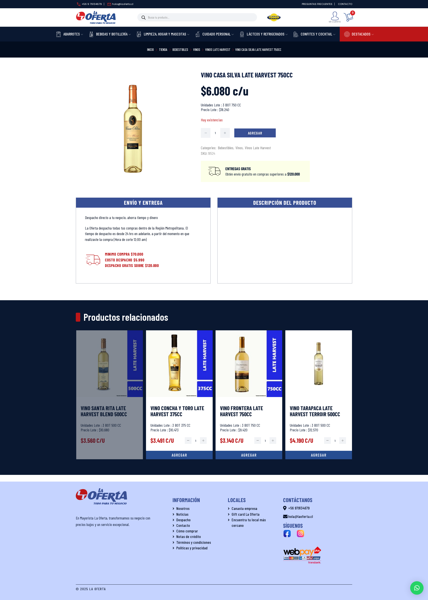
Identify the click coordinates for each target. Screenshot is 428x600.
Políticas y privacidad (192, 547)
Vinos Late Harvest (217, 50)
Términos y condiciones (193, 542)
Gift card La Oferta (245, 514)
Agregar (255, 132)
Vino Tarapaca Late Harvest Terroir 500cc (315, 411)
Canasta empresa (244, 508)
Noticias (182, 514)
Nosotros (182, 508)
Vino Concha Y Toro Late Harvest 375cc (177, 411)
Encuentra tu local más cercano (249, 522)
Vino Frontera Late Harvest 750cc (241, 411)
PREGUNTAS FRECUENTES (317, 4)
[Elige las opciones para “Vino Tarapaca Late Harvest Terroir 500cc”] (318, 455)
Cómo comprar (187, 530)
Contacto (183, 525)
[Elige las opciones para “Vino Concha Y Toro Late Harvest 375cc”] (179, 455)
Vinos (196, 50)
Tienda (163, 50)
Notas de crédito (188, 536)
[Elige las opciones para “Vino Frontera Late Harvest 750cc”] (249, 455)
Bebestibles (180, 50)
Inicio (150, 50)
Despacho (183, 519)
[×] (417, 588)
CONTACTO (345, 4)
